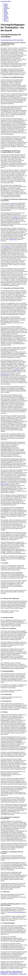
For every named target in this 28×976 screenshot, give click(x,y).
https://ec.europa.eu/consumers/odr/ (16, 912)
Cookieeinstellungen (13, 974)
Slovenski (6, 20)
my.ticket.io (12, 204)
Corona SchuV (23, 974)
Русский (6, 13)
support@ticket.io (13, 239)
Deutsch (6, 4)
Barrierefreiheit (4, 972)
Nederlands (6, 8)
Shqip (5, 19)
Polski (5, 9)
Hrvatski (6, 16)
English (5, 5)
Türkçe (5, 15)
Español (6, 12)
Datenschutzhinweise (17, 971)
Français (6, 6)
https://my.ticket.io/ (5, 484)
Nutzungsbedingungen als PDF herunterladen (12, 40)
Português (6, 18)
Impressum (8, 971)
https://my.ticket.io (5, 374)
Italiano (5, 11)
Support (3, 971)
